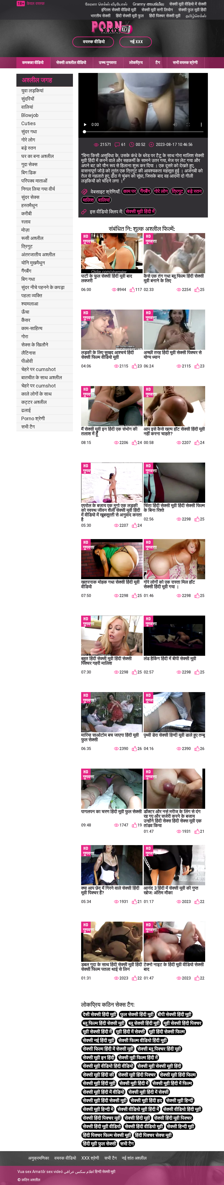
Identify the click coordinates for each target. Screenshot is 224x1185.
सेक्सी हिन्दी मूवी (180, 1126)
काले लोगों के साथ (36, 394)
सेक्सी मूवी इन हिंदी (98, 1057)
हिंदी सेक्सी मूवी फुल (130, 15)
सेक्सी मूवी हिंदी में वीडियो (103, 1092)
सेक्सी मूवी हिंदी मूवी (99, 1083)
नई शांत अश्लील (134, 1158)
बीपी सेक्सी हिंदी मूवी (174, 1014)
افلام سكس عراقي (79, 1171)
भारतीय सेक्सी (100, 15)
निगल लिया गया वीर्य (38, 189)
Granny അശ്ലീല (148, 4)
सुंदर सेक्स (30, 197)
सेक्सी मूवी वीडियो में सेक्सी (187, 4)
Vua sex (24, 1171)
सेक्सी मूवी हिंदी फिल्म (178, 1075)
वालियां (27, 107)
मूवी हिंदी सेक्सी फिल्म (167, 1031)
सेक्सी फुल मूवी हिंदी (192, 9)
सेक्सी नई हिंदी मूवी (98, 1040)
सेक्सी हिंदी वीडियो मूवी (144, 1126)
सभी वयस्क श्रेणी (185, 62)
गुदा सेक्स (29, 164)
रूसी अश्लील (32, 238)
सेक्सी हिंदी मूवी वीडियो (102, 1126)
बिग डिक (28, 172)
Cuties (28, 123)
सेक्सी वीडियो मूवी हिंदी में (138, 1109)
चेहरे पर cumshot (38, 369)
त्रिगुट (27, 246)
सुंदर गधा (29, 131)
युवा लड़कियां (32, 90)
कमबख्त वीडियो (32, 62)
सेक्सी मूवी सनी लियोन (157, 9)
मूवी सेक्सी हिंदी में (97, 1031)
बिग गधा (28, 279)
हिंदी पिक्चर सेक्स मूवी (153, 1135)
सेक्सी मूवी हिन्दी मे (98, 1109)
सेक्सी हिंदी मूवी (137, 1118)
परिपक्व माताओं (34, 181)
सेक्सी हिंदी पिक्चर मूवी (101, 1118)
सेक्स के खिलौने (34, 345)
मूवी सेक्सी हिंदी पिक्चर (182, 1023)
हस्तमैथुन (29, 205)
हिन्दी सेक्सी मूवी (105, 1171)
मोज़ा (25, 230)
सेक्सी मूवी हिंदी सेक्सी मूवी (104, 1100)
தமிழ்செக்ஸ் (196, 15)
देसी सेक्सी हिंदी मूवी (99, 1014)
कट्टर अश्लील (34, 402)
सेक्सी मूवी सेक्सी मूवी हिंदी (159, 1066)
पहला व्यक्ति (31, 295)
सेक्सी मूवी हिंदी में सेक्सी (148, 1092)
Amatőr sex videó (47, 1171)
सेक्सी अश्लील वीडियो (71, 62)
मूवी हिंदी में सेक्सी (130, 1031)
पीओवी (27, 361)
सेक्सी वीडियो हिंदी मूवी (182, 1109)
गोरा (24, 336)
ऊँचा (25, 312)
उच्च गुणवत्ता (107, 62)
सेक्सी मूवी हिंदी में (140, 211)
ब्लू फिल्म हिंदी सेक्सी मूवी (103, 1023)
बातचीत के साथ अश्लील (41, 377)
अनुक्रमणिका (38, 1158)
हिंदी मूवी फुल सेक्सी (99, 1143)
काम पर (129, 191)
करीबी (26, 213)
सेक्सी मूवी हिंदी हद (146, 1100)
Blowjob (30, 115)
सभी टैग (28, 427)
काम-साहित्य (31, 328)
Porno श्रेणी (33, 418)
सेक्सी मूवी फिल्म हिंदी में (138, 1057)
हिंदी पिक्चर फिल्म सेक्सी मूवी (107, 1135)
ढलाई (26, 410)
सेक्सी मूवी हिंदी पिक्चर (137, 1075)
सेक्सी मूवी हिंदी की (98, 1075)
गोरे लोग (28, 140)
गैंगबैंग (26, 271)
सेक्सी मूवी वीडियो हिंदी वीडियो (108, 1066)
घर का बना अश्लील (37, 156)
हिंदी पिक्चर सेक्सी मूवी (164, 15)
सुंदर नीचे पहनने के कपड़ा (42, 287)
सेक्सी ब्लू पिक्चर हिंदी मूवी (159, 1049)
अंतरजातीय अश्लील (38, 254)
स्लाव (26, 222)
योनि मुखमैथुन (33, 263)
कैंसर (25, 320)
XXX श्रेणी (90, 1158)
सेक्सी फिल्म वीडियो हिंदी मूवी (142, 1040)
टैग (157, 62)
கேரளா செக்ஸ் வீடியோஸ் (106, 4)
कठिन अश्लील (31, 1180)
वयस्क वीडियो (65, 1158)
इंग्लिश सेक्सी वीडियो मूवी (118, 9)
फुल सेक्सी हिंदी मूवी (137, 1014)
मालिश (88, 200)
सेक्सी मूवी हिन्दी (179, 1100)
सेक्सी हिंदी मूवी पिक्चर (173, 1118)
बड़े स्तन (28, 148)
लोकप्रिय (136, 62)
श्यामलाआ (29, 304)
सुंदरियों (27, 99)
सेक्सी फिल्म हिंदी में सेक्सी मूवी (108, 1049)
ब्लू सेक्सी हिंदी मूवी (144, 1023)
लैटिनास (28, 353)
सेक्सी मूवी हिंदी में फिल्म (172, 1083)
